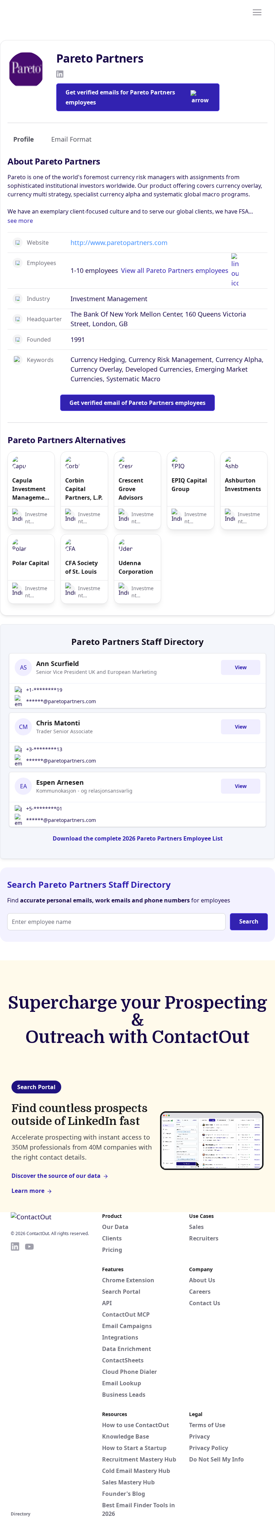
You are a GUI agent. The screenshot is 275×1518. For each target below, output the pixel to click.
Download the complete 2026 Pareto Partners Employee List (138, 838)
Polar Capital (30, 563)
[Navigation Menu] (257, 12)
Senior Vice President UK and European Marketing (96, 672)
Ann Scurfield (57, 663)
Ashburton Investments (243, 484)
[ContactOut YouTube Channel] (29, 1375)
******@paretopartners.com (61, 701)
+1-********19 (44, 689)
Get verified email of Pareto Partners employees (137, 403)
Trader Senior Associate (64, 731)
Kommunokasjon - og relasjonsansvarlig (84, 790)
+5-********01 (44, 808)
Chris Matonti (58, 723)
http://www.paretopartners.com (119, 242)
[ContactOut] (46, 12)
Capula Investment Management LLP (31, 489)
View (241, 667)
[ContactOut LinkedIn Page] (15, 1375)
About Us (202, 1280)
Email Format (71, 139)
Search (249, 921)
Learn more (27, 1191)
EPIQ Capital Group (189, 484)
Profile (23, 139)
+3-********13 (44, 749)
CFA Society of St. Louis (81, 567)
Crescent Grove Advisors (131, 488)
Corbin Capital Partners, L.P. (84, 488)
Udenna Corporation (136, 567)
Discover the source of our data (56, 1176)
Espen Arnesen (60, 782)
